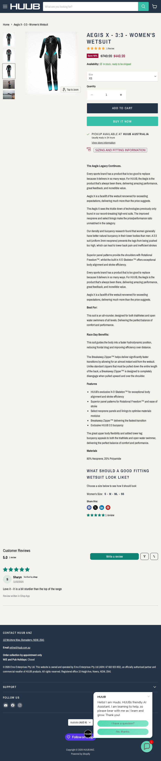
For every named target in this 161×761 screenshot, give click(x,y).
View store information (103, 142)
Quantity (91, 86)
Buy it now (122, 121)
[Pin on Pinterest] (108, 507)
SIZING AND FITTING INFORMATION (120, 150)
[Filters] (144, 556)
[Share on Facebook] (89, 507)
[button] (96, 515)
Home (6, 24)
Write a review (114, 556)
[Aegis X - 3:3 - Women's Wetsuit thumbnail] (9, 39)
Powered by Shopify (80, 754)
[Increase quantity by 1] (121, 95)
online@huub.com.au (19, 647)
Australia (78, 722)
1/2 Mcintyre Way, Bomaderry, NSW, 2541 (23, 640)
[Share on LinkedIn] (101, 507)
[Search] (143, 6)
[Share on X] (95, 507)
